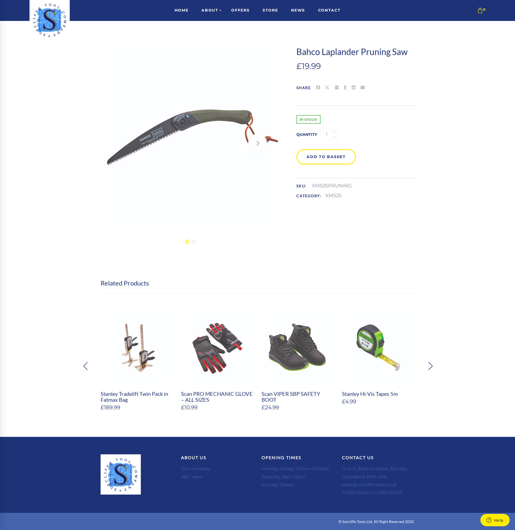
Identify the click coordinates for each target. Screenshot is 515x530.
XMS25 (333, 196)
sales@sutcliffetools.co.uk (369, 484)
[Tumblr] (345, 87)
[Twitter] (327, 87)
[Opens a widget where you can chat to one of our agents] (495, 520)
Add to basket (326, 156)
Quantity (306, 134)
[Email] (363, 87)
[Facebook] (318, 87)
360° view (191, 476)
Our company (196, 468)
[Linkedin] (353, 87)
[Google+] (337, 87)
